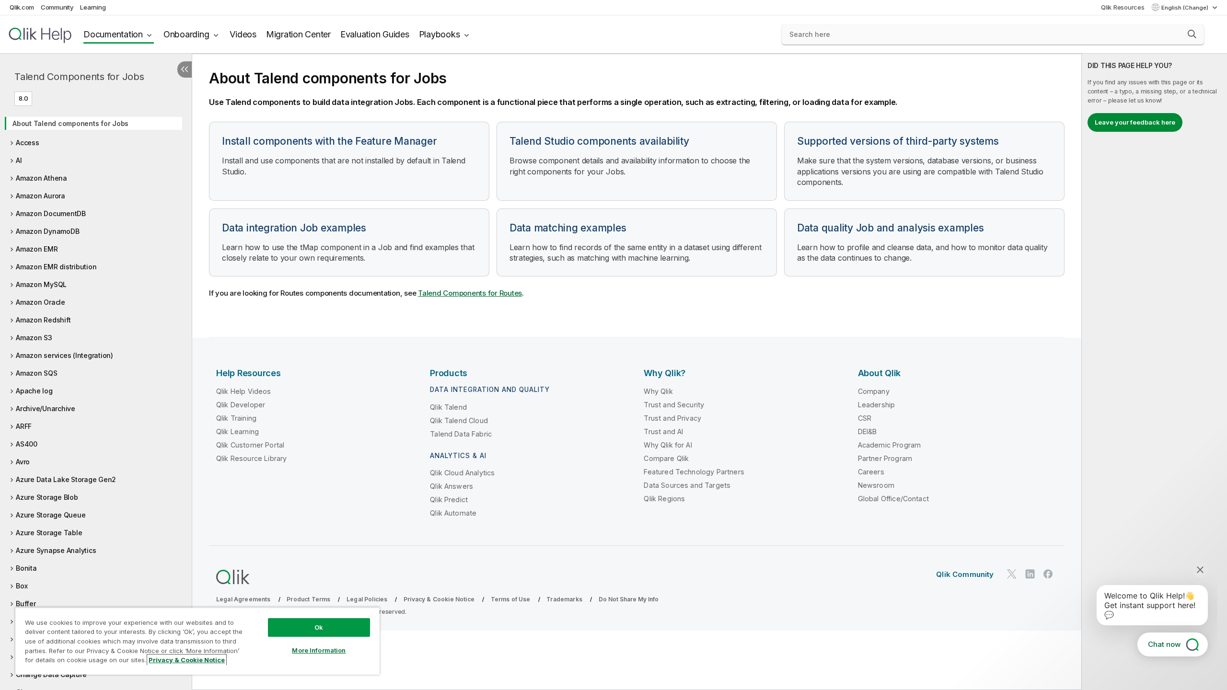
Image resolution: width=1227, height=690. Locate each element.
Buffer (26, 603)
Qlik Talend (448, 407)
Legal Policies (367, 599)
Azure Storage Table (49, 533)
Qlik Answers (451, 486)
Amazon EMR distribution (56, 267)
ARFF (24, 426)
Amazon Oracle (40, 302)
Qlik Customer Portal (250, 445)
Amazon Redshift (43, 320)
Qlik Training (236, 418)
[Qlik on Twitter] (1012, 573)
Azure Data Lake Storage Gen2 (66, 479)
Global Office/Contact (893, 498)
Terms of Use (511, 599)
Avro (23, 462)
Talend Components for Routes (470, 293)
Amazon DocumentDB (51, 213)
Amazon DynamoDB (47, 231)
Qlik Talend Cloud (459, 420)
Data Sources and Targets (687, 485)
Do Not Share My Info (629, 599)
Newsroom (876, 485)
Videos (243, 34)
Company (874, 391)
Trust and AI (663, 431)
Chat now (1164, 644)
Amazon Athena (41, 178)
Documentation (113, 34)
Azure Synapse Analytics (56, 550)
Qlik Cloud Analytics (462, 473)
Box (21, 586)
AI (19, 160)
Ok (318, 627)
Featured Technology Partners (694, 472)
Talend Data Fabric (461, 434)
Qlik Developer (240, 405)
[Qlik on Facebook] (1048, 573)
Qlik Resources (1123, 7)
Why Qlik (658, 391)
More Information (319, 650)
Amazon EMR (37, 249)
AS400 (26, 444)
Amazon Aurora (40, 196)
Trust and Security (674, 405)
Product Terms (308, 599)
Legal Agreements (243, 599)
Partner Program (885, 458)
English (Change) (1185, 7)
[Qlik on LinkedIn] (1030, 573)
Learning (92, 7)
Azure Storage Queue (50, 515)
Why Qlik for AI (668, 445)
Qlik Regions (664, 498)
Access (27, 142)
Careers (871, 472)
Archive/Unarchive (45, 408)
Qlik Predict (449, 499)
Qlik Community (965, 574)
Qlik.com (22, 7)
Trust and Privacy (672, 418)
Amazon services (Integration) (64, 355)
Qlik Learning (237, 431)
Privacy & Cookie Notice (439, 599)
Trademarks (564, 599)
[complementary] (1154, 372)
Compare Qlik (666, 458)
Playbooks (439, 34)
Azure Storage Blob (47, 497)
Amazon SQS (37, 373)
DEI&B (867, 431)
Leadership (876, 405)
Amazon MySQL (41, 284)
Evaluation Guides (374, 34)
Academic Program (889, 445)
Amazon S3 (34, 338)
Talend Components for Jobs (79, 76)
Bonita (26, 568)
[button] (1192, 34)
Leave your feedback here (1135, 122)
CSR (864, 418)
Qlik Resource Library (251, 458)
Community (57, 7)
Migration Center (298, 34)
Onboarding (186, 34)
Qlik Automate (453, 513)
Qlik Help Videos (243, 391)
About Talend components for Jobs (70, 123)
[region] (197, 641)
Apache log (34, 391)
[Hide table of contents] (184, 69)
